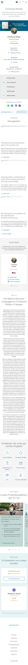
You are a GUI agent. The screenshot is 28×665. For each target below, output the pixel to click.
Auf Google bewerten (14, 578)
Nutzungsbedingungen (14, 644)
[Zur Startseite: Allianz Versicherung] (2, 2)
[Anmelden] (23, 2)
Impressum (14, 635)
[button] (14, 31)
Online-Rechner (14, 651)
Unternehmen (14, 648)
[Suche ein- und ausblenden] (20, 2)
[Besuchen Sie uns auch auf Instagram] (16, 106)
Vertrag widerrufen (13, 625)
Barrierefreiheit (14, 641)
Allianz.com (14, 654)
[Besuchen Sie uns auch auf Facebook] (12, 106)
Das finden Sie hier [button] (6, 112)
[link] (8, 86)
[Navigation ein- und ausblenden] (26, 2)
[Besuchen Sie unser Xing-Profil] (20, 106)
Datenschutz (14, 638)
